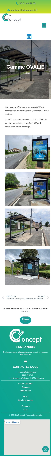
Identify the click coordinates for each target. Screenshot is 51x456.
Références (25, 391)
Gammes (26, 387)
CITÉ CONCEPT (25, 384)
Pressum (25, 406)
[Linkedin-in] (25, 361)
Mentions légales (25, 400)
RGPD (25, 397)
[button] (44, 25)
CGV (25, 410)
